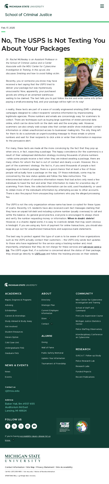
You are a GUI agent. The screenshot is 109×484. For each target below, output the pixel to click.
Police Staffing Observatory (89, 329)
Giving (44, 342)
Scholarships (10, 311)
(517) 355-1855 (16, 471)
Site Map (30, 467)
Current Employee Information (49, 312)
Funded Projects (83, 372)
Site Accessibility (64, 467)
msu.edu (30, 471)
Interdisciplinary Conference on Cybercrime (89, 336)
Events (8, 377)
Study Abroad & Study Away (18, 321)
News (7, 372)
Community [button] (84, 293)
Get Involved (11, 327)
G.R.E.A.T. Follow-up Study (88, 356)
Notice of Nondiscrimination (45, 471)
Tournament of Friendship (53, 364)
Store (44, 319)
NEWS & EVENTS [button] (16, 365)
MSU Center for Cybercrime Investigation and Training (89, 301)
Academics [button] (13, 293)
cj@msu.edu (12, 391)
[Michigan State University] (24, 6)
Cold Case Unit (12, 343)
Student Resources (14, 332)
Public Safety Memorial (52, 353)
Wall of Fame (47, 348)
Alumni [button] (46, 336)
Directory (45, 300)
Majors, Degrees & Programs (18, 300)
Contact (45, 324)
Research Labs (82, 366)
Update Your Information (53, 358)
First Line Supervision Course (89, 316)
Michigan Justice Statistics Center (88, 322)
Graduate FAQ (12, 353)
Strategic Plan (48, 305)
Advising (9, 305)
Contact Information (14, 467)
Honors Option (11, 337)
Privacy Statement (45, 467)
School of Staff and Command (85, 309)
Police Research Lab (85, 361)
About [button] (46, 293)
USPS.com (40, 254)
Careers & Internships (15, 316)
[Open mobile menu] (102, 6)
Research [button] (83, 349)
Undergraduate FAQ (14, 348)
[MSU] (21, 287)
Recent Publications (85, 377)
